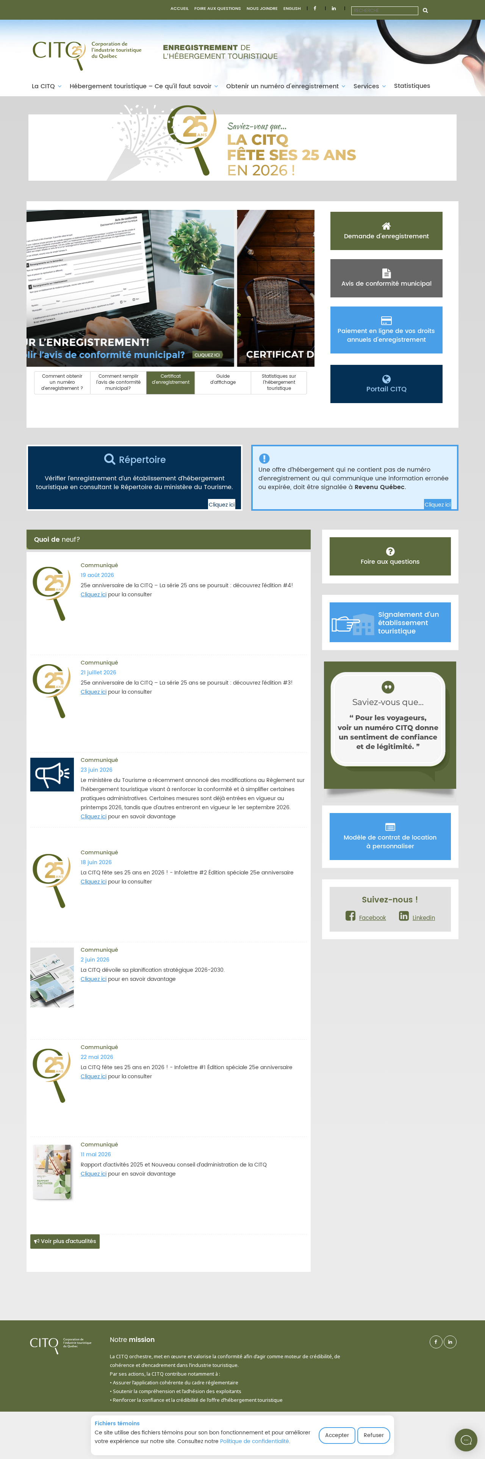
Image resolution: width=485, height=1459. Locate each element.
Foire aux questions (390, 562)
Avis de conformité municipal (386, 284)
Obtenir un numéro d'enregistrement (283, 86)
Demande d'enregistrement (386, 236)
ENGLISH (292, 8)
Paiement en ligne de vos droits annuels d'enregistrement (386, 335)
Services (367, 86)
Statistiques (412, 86)
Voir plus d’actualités (67, 1241)
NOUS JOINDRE (262, 8)
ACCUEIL (180, 8)
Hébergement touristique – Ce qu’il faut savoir (141, 86)
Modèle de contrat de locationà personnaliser (390, 842)
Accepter (337, 1435)
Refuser (374, 1435)
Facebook (372, 918)
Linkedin (424, 918)
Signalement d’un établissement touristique (408, 623)
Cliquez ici (222, 504)
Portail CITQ (386, 389)
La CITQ (44, 86)
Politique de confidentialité (254, 1441)
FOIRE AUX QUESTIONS (217, 8)
